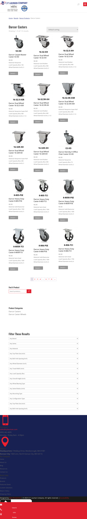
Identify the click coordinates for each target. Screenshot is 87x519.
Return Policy (4, 491)
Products (3, 478)
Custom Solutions (6, 488)
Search (29, 291)
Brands (16, 18)
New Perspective (15, 498)
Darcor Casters (15, 311)
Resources (3, 469)
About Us (3, 462)
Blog (1, 466)
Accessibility (64, 498)
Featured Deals (5, 484)
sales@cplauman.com (8, 429)
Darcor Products (24, 18)
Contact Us (4, 472)
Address (3, 448)
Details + (13, 73)
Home (11, 18)
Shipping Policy (5, 494)
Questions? (4, 427)
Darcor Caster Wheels (17, 314)
